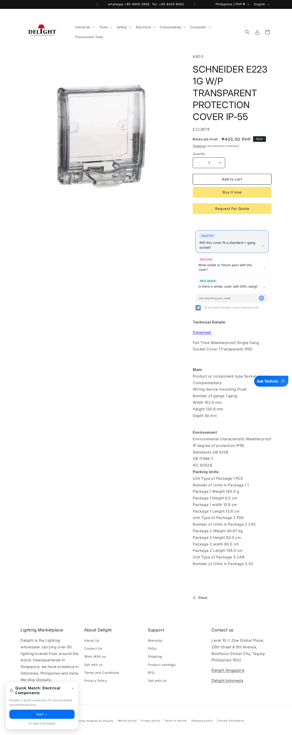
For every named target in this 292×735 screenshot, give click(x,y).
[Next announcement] (195, 4)
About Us (91, 640)
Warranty (155, 640)
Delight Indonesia (227, 680)
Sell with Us (157, 681)
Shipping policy (202, 720)
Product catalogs (162, 665)
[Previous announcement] (97, 4)
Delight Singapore (227, 670)
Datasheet (202, 332)
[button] (84, 27)
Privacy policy (150, 720)
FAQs (152, 648)
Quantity (199, 154)
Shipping (199, 146)
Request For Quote (232, 208)
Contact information (230, 720)
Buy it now (232, 192)
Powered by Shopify (99, 720)
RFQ (151, 673)
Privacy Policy (95, 681)
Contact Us (93, 648)
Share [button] (202, 597)
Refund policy (127, 720)
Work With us (95, 656)
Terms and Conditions (101, 673)
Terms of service (175, 720)
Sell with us (93, 665)
